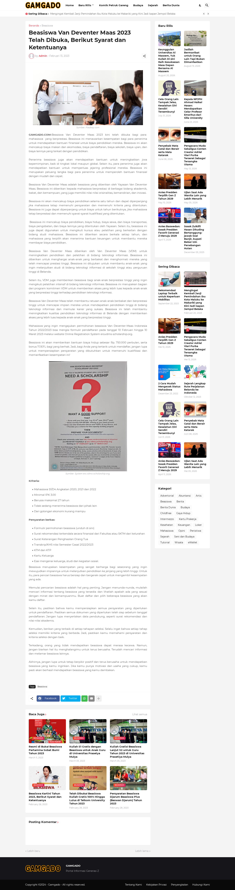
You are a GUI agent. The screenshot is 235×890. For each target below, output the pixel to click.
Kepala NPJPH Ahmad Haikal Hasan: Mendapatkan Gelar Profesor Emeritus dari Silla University (193, 108)
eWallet (192, 542)
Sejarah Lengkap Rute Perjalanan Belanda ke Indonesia (195, 388)
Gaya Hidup (183, 513)
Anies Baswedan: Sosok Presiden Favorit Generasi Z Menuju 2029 (169, 231)
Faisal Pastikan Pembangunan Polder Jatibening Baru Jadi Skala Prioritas (95, 13)
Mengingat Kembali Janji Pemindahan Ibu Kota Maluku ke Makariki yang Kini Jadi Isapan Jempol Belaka (195, 300)
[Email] (91, 698)
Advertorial (167, 495)
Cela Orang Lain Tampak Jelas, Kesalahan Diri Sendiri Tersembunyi (168, 105)
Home (70, 5)
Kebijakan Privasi (156, 884)
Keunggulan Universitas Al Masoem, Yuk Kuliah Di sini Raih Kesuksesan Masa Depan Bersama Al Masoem (169, 60)
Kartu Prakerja (187, 519)
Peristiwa (195, 530)
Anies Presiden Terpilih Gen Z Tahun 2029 (167, 195)
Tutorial (165, 542)
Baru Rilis (84, 5)
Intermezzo (167, 519)
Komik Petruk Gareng (113, 5)
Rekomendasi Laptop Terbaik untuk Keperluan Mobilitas (169, 295)
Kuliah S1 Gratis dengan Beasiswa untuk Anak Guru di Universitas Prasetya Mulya (87, 751)
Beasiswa (47, 25)
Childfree (165, 513)
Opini (181, 530)
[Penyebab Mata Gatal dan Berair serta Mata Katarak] (169, 134)
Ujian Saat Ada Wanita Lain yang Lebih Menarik (195, 195)
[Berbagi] (144, 56)
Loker (198, 524)
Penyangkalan (179, 884)
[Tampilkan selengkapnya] (98, 698)
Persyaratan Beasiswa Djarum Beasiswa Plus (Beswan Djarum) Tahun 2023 (126, 798)
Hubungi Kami (201, 884)
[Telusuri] (207, 5)
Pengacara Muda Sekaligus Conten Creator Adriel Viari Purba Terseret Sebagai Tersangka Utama (195, 155)
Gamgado (54, 884)
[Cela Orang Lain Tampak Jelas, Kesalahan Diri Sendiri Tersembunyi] (169, 88)
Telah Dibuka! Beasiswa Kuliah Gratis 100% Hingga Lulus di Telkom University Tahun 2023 (87, 798)
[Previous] (204, 13)
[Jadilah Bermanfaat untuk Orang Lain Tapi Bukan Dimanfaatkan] (195, 38)
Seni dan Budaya (184, 536)
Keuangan (184, 524)
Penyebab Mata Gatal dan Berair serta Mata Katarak (168, 150)
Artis (198, 495)
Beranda (34, 25)
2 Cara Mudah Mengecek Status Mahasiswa (169, 386)
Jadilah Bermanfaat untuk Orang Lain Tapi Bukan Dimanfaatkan (194, 56)
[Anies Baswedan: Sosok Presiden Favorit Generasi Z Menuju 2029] (169, 215)
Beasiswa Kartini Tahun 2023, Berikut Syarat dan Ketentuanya (45, 797)
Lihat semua (139, 714)
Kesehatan (166, 524)
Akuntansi (185, 495)
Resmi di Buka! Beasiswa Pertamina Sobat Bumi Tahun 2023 (45, 750)
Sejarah (153, 5)
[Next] (208, 13)
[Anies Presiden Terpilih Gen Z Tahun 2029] (169, 181)
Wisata (179, 542)
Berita (180, 501)
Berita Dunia (171, 5)
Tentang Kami (133, 884)
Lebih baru (33, 851)
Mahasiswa (166, 530)
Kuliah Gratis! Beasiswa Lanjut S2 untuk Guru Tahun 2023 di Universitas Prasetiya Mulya (127, 751)
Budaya (138, 5)
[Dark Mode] (200, 5)
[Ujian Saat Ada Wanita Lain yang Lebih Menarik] (195, 181)
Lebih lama (141, 851)
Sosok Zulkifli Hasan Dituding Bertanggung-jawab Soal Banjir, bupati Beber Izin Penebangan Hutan (194, 237)
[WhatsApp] (84, 698)
